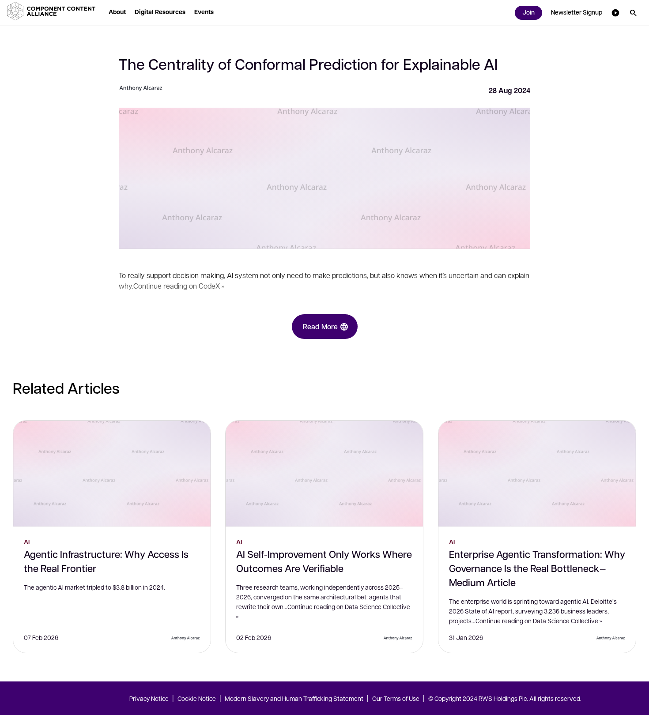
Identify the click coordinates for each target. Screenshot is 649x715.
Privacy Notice (149, 698)
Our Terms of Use (395, 698)
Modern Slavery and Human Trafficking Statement (294, 698)
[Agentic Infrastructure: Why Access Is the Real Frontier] (112, 474)
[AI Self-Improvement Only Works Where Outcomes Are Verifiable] (324, 474)
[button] (53, 11)
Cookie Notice (196, 698)
